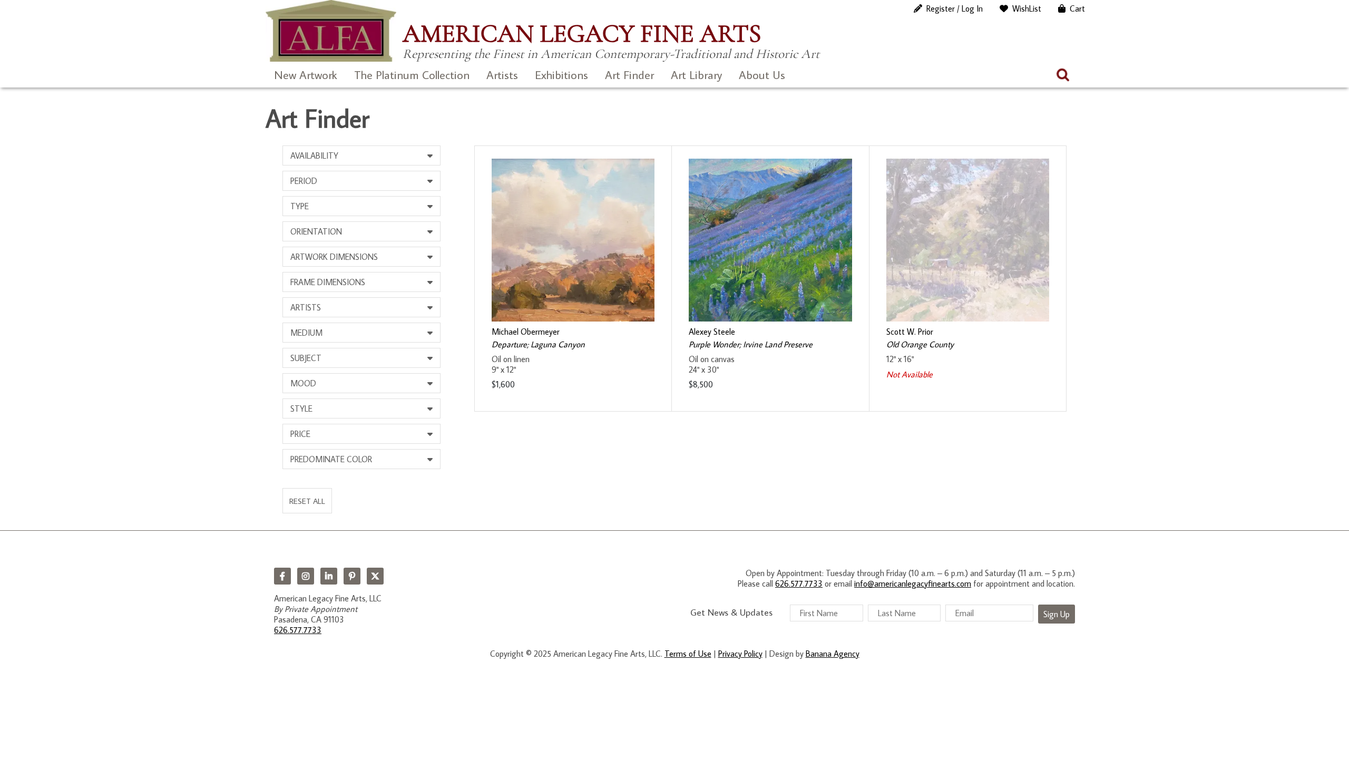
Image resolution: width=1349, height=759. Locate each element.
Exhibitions (561, 74)
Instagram (305, 576)
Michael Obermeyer (526, 331)
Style (301, 408)
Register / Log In (954, 8)
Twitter (375, 576)
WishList (1026, 8)
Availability (314, 155)
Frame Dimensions (327, 282)
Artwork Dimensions (334, 256)
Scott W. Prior (909, 331)
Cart (1077, 8)
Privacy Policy (740, 653)
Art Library (696, 74)
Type (299, 206)
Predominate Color (331, 459)
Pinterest (352, 576)
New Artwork (305, 74)
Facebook (282, 576)
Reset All (307, 500)
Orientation (316, 231)
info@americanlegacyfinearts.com (912, 583)
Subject (305, 358)
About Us (762, 74)
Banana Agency (832, 653)
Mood (303, 383)
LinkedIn (328, 576)
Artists (502, 74)
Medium (306, 332)
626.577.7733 (297, 630)
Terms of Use (687, 653)
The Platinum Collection (412, 74)
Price (300, 434)
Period (303, 181)
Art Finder (629, 74)
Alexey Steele (712, 331)
